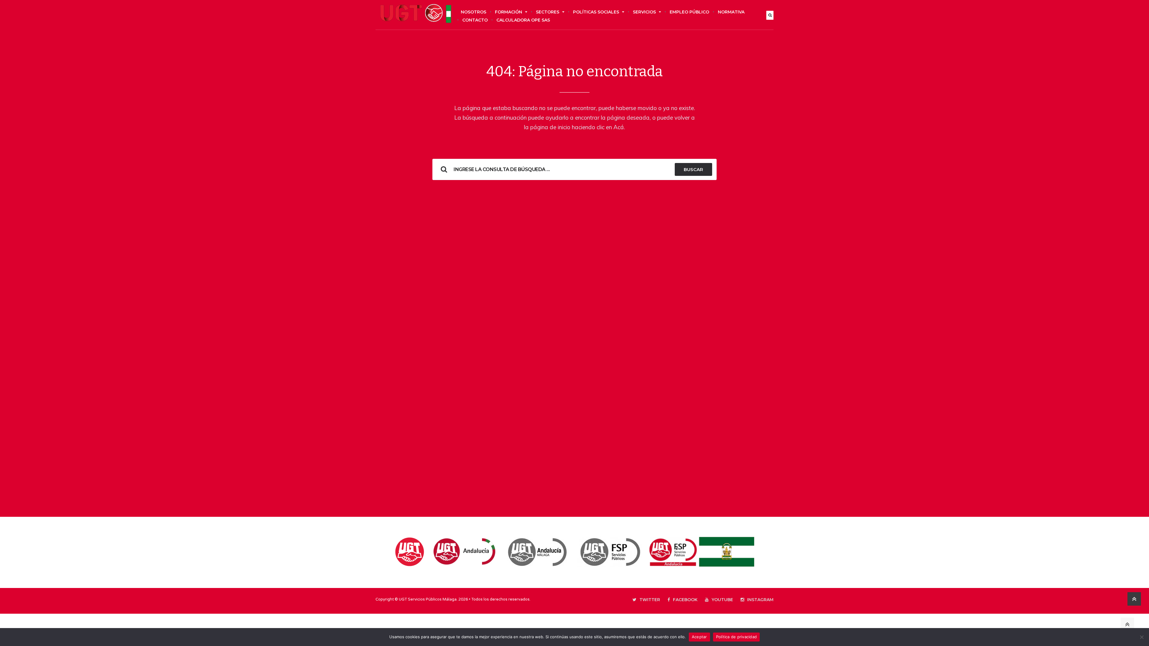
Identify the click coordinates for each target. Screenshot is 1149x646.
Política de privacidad (736, 636)
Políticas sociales (596, 12)
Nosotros (473, 12)
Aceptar (699, 636)
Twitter (649, 599)
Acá (618, 127)
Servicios (644, 12)
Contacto (475, 20)
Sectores (547, 12)
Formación (508, 12)
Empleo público (689, 12)
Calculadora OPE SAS (523, 20)
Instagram (760, 599)
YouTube (722, 599)
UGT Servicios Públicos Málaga (428, 599)
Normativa (731, 12)
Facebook (685, 599)
